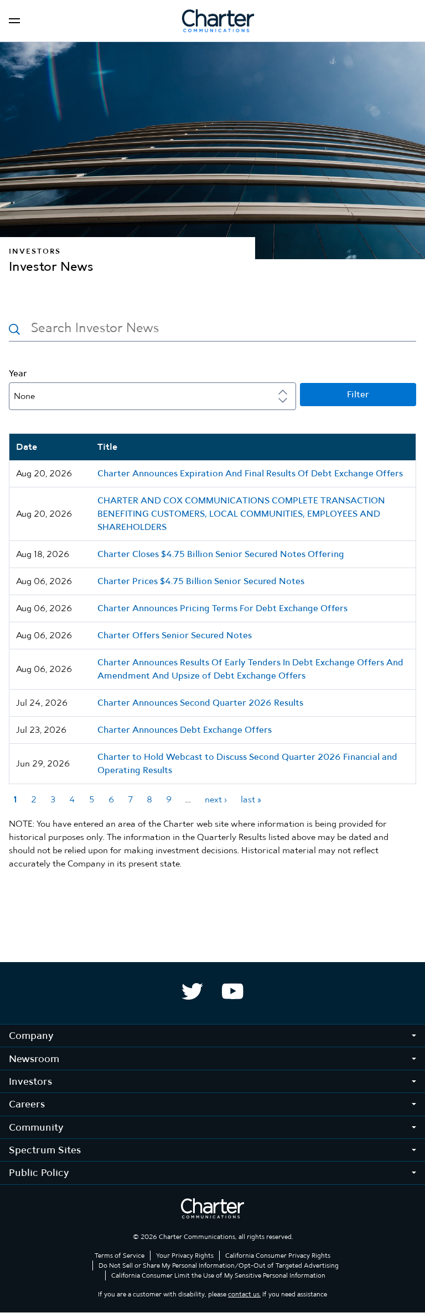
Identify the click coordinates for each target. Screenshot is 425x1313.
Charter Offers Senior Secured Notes (174, 635)
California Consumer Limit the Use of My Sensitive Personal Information (218, 1275)
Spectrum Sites (45, 1150)
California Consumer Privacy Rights (277, 1255)
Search (14, 329)
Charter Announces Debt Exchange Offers (184, 729)
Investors (30, 1081)
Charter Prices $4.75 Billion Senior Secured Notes (200, 581)
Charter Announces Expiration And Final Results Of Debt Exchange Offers (250, 473)
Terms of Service (119, 1255)
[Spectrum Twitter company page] (192, 991)
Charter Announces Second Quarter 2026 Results (200, 702)
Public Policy (39, 1172)
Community (36, 1127)
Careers (27, 1104)
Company (31, 1035)
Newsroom (34, 1058)
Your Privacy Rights (185, 1255)
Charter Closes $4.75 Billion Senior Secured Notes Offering (220, 554)
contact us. (244, 1294)
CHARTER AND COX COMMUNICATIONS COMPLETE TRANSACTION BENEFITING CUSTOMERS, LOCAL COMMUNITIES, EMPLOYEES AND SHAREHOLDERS (241, 513)
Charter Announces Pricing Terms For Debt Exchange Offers (222, 608)
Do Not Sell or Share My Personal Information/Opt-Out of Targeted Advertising (219, 1265)
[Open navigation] (14, 20)
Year (18, 373)
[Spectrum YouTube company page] (232, 991)
